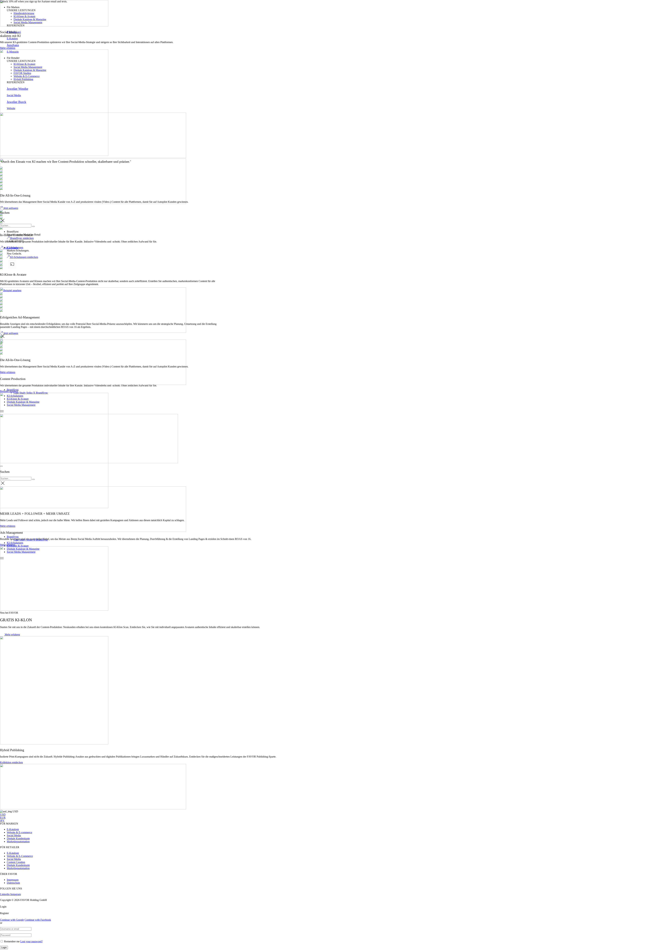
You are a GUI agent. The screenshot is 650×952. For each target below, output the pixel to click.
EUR (3, 817)
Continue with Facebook (38, 919)
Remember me (11, 941)
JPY (2, 820)
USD (3, 814)
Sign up (73, 1)
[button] (10, 634)
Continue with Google (12, 919)
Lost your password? (31, 941)
